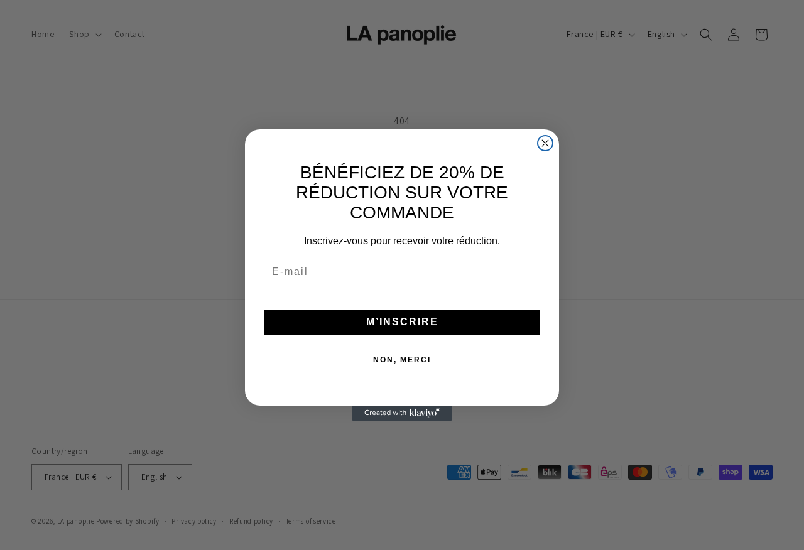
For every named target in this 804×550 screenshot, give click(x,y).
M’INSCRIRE (402, 321)
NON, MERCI (402, 359)
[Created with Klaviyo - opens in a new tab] (402, 413)
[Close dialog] (545, 143)
